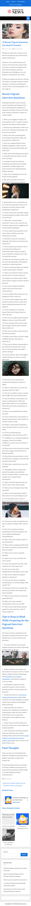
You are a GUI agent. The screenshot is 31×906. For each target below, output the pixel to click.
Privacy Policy (21, 1)
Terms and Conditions (15, 5)
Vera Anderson (18, 49)
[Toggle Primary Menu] (28, 18)
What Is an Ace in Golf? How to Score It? (15, 880)
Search (5, 852)
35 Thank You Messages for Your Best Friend (20, 799)
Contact (13, 1)
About (8, 1)
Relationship (7, 779)
